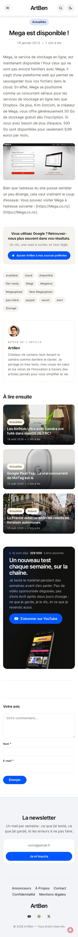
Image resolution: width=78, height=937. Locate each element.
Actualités (39, 22)
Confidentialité (23, 894)
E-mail (8, 760)
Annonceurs (21, 888)
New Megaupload (40, 292)
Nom (7, 744)
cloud (28, 275)
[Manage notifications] (70, 930)
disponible (46, 275)
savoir (46, 300)
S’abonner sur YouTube (38, 619)
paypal (30, 300)
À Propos (42, 888)
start (60, 300)
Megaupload (14, 292)
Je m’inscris (39, 856)
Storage (11, 308)
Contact (60, 888)
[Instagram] (39, 916)
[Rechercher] (61, 8)
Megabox (46, 283)
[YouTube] (29, 916)
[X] (49, 916)
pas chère (12, 300)
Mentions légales (52, 894)
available (12, 275)
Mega (29, 283)
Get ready (12, 283)
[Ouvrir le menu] (8, 8)
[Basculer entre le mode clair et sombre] (70, 8)
